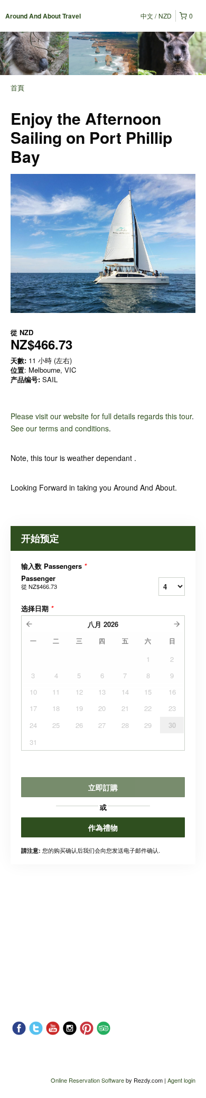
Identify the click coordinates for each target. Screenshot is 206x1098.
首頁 (17, 87)
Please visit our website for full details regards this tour (101, 416)
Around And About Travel (43, 16)
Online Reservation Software (87, 1080)
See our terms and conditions (60, 428)
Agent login (181, 1080)
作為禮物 (103, 827)
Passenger (39, 582)
